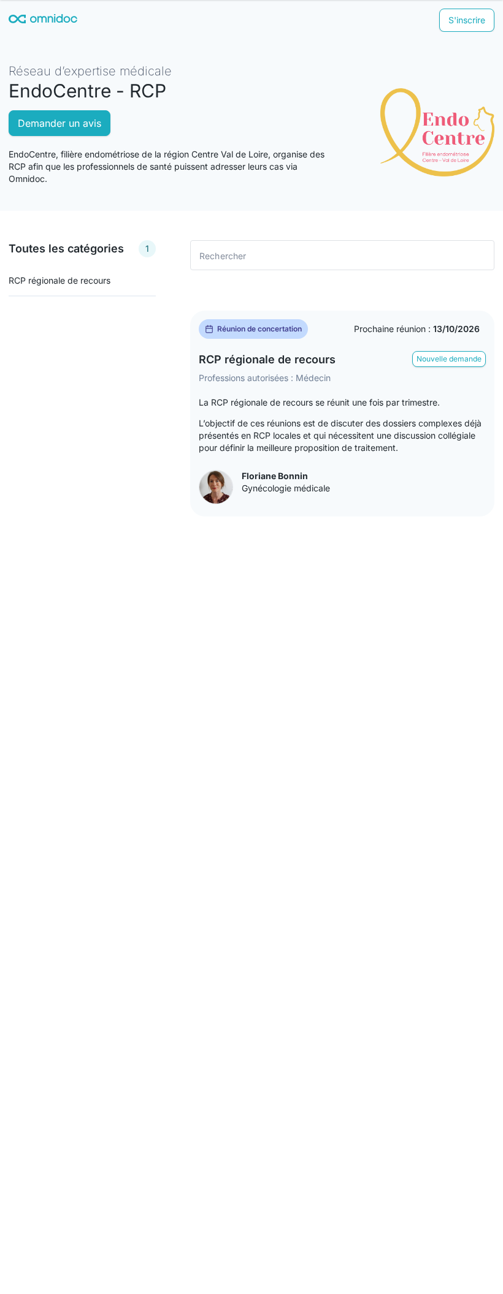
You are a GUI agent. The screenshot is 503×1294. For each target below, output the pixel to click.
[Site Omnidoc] (43, 20)
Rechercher (223, 255)
